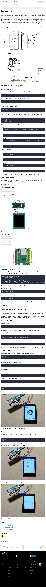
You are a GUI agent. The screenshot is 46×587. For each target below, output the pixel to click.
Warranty (3, 566)
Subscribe (33, 556)
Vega (9, 573)
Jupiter (9, 574)
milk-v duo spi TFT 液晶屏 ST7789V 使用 (11, 527)
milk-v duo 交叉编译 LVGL (8, 525)
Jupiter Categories (33, 573)
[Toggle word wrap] (42, 135)
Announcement (32, 563)
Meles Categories (33, 570)
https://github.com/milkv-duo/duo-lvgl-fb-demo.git (21, 98)
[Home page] (2, 5)
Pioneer (9, 567)
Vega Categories (32, 571)
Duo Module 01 (10, 566)
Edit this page (5, 541)
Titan (9, 576)
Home (3, 563)
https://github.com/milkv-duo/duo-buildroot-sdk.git (20, 91)
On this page (4, 7)
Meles (9, 571)
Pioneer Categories (33, 567)
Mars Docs (24, 567)
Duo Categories (32, 566)
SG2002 (17, 566)
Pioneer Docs (24, 566)
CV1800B (17, 563)
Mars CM (9, 570)
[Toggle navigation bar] (2, 2)
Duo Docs (23, 564)
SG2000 (17, 564)
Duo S (9, 564)
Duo (9, 563)
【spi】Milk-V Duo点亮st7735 (9, 529)
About (3, 564)
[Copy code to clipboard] (44, 95)
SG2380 (17, 567)
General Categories (33, 564)
